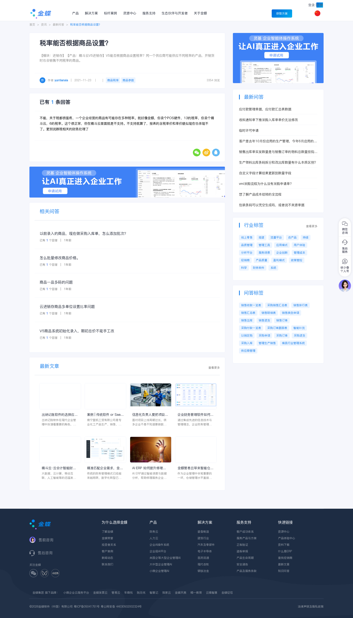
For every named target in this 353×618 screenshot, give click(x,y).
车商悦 (128, 593)
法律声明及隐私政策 (311, 606)
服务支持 (148, 13)
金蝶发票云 (100, 593)
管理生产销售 (267, 343)
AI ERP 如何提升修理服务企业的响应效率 (149, 468)
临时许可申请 (249, 130)
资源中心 (129, 13)
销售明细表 (268, 313)
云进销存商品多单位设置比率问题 (67, 306)
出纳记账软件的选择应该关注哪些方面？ (60, 414)
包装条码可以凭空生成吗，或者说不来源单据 (271, 205)
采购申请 (264, 335)
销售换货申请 (290, 313)
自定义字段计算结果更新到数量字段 (265, 173)
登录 (311, 5)
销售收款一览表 (251, 305)
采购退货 (299, 335)
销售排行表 (300, 305)
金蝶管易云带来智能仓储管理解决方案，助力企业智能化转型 (195, 468)
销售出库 (246, 320)
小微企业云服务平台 (76, 593)
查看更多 (214, 368)
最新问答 (58, 25)
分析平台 (246, 253)
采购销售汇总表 (277, 305)
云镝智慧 (211, 593)
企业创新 (282, 253)
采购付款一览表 (251, 328)
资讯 (44, 25)
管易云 (116, 593)
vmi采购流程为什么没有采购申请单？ (266, 183)
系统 (273, 268)
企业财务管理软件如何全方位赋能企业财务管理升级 (195, 414)
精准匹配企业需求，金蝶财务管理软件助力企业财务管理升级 (105, 468)
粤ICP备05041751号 (87, 606)
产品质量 (261, 260)
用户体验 (299, 245)
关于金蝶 (200, 13)
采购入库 (246, 343)
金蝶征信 (227, 593)
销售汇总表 (248, 313)
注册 (319, 5)
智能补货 (299, 328)
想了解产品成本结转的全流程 (260, 194)
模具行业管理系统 (293, 343)
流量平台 (276, 237)
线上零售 (246, 237)
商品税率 (113, 80)
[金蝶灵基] (278, 35)
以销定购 (246, 335)
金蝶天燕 (180, 593)
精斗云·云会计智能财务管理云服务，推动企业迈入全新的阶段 (60, 468)
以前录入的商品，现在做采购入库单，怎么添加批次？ (84, 233)
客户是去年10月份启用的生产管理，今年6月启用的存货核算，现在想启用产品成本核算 (278, 141)
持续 (305, 237)
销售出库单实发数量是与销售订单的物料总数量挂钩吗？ (276, 151)
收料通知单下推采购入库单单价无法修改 (268, 119)
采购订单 (282, 335)
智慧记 (154, 593)
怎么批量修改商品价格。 (60, 257)
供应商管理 (248, 351)
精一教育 (196, 593)
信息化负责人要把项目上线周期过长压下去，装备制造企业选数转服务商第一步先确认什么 (150, 414)
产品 (75, 13)
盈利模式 (279, 260)
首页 (32, 25)
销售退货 (264, 320)
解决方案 (91, 13)
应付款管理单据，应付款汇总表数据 (265, 109)
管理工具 (264, 245)
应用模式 (282, 245)
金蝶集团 (38, 593)
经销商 (245, 260)
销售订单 (282, 320)
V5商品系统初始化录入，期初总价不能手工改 (77, 330)
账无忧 (141, 593)
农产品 (292, 237)
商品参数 (128, 80)
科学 (244, 268)
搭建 (261, 237)
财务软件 (258, 268)
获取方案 (282, 13)
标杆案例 (110, 13)
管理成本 (299, 253)
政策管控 (296, 260)
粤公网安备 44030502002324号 (121, 606)
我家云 (166, 593)
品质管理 (246, 245)
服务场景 (264, 253)
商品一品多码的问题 (56, 282)
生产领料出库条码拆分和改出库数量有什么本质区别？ (278, 162)
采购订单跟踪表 (277, 328)
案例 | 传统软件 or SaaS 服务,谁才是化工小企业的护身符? (105, 414)
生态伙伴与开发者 (175, 13)
